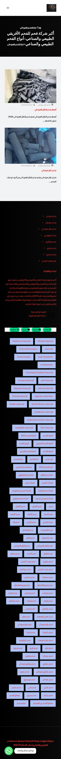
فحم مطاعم (48, 679)
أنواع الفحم (24, 443)
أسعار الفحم (48, 435)
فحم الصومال (47, 538)
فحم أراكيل (20, 506)
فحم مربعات (48, 656)
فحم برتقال (15, 553)
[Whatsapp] (9, 751)
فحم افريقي (51, 216)
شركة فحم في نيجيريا (44, 498)
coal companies (45, 357)
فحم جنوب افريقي (45, 569)
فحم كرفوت (47, 632)
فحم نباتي (32, 687)
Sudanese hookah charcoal (40, 420)
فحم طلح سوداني (44, 105)
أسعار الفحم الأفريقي (44, 443)
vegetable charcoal (24, 427)
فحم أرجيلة (48, 514)
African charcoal (45, 341)
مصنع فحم (21, 703)
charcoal (49, 349)
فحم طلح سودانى (46, 624)
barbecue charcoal (21, 341)
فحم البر (16, 522)
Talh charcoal (46, 427)
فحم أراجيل (36, 506)
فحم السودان (28, 530)
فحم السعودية (47, 530)
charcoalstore (27, 105)
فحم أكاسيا (15, 514)
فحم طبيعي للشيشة (45, 616)
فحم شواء (12, 593)
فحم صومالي (51, 223)
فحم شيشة (48, 601)
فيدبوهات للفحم (49, 261)
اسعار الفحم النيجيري (28, 451)
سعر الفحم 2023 (46, 467)
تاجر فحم (49, 459)
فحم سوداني (30, 593)
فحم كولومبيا (25, 640)
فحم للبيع (34, 648)
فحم (51, 506)
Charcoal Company (28, 349)
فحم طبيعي (30, 608)
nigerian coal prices (44, 396)
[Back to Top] (54, 753)
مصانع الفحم (14, 695)
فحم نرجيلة (48, 695)
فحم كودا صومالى (45, 640)
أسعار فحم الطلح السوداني (45, 110)
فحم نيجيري (51, 255)
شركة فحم (30, 483)
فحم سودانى (47, 593)
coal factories (46, 364)
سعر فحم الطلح (47, 475)
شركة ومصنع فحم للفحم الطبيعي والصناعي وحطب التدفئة (27, 743)
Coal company (24, 357)
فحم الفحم (31, 553)
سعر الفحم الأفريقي (24, 467)
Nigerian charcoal (22, 388)
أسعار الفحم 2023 (28, 435)
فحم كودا (31, 632)
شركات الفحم (47, 483)
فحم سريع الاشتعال (22, 585)
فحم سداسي (29, 577)
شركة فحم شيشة (45, 490)
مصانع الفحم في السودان (43, 703)
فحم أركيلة (32, 514)
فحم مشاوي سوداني (27, 664)
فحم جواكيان (25, 569)
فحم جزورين (48, 561)
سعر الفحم (18, 459)
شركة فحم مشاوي (20, 498)
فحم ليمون (18, 648)
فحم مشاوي (51, 242)
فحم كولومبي (50, 236)
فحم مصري (51, 248)
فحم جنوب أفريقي (28, 561)
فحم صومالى (14, 601)
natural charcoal (45, 388)
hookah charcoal (26, 380)
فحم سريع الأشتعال (45, 585)
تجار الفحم (34, 459)
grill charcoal (47, 380)
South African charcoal (42, 404)
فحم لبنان (49, 648)
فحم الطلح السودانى (45, 546)
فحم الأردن (31, 522)
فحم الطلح (30, 538)
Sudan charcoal (17, 404)
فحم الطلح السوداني (22, 546)
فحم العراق (48, 553)
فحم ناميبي (48, 687)
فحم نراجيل (16, 687)
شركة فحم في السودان (21, 490)
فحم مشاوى (30, 656)
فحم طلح (26, 616)
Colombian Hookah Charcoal (39, 372)
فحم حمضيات (47, 577)
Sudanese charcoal (44, 412)
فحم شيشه (31, 601)
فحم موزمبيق (29, 679)
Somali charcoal (19, 396)
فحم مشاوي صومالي (44, 671)
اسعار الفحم (48, 451)
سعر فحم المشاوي (26, 475)
